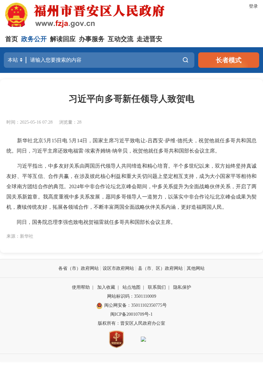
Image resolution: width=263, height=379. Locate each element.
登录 (253, 6)
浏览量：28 (70, 122)
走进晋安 (149, 38)
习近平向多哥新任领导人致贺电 (131, 99)
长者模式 (229, 60)
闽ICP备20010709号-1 (131, 314)
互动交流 (120, 38)
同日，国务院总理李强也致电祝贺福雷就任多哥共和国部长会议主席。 (91, 222)
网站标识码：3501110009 (131, 296)
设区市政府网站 (118, 268)
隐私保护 (182, 287)
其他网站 (196, 268)
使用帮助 (81, 287)
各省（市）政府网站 (78, 268)
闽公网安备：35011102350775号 (135, 305)
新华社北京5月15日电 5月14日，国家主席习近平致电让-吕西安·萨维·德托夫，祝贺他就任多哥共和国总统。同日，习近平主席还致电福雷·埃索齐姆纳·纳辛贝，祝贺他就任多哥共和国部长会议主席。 (131, 146)
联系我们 (157, 287)
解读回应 (63, 38)
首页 (11, 38)
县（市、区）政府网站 (160, 268)
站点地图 (131, 287)
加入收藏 (106, 287)
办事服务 (92, 38)
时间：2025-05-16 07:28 (29, 122)
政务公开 (34, 38)
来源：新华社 (19, 236)
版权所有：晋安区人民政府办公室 (131, 323)
